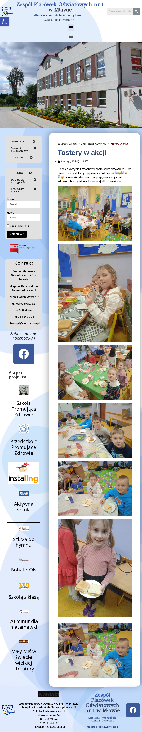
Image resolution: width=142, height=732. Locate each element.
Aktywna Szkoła (23, 506)
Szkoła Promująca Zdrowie (23, 409)
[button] (4, 21)
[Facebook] (23, 354)
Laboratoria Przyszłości (93, 143)
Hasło (10, 212)
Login (10, 199)
